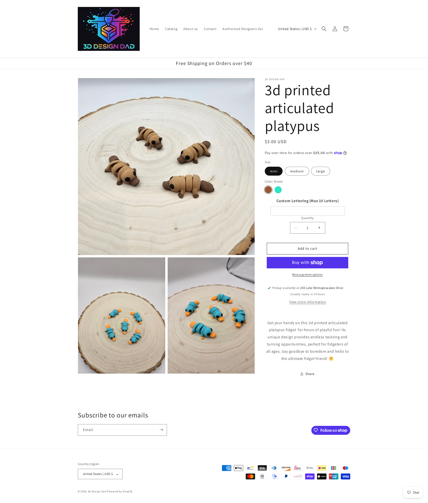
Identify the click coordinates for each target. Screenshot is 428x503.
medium (297, 171)
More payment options (307, 274)
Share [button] (310, 374)
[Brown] (268, 189)
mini (273, 171)
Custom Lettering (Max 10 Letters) (307, 200)
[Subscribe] (161, 430)
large (320, 171)
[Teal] (278, 189)
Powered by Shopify (120, 491)
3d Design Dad (97, 491)
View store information (307, 302)
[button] (324, 28)
